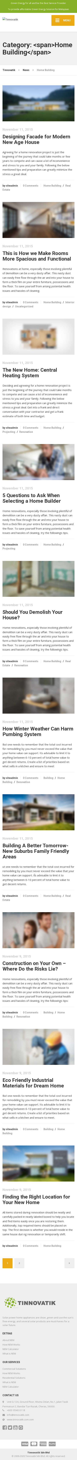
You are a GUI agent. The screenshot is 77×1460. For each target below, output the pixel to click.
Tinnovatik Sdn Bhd (38, 1452)
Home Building (52, 185)
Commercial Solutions (14, 1368)
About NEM (8, 1340)
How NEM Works (11, 1344)
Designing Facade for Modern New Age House (36, 139)
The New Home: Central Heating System (30, 372)
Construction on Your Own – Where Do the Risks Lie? (34, 966)
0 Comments (30, 185)
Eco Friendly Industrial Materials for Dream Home (33, 1083)
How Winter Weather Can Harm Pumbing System (38, 731)
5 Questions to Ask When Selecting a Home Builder (32, 498)
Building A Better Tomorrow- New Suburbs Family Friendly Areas (36, 851)
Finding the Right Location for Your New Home (36, 1199)
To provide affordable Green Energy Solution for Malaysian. (38, 9)
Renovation (26, 431)
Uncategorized (24, 306)
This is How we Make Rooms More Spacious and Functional (37, 256)
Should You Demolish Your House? (32, 615)
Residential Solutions (14, 1377)
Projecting (9, 431)
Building (48, 778)
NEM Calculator (11, 1349)
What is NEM (9, 1353)
